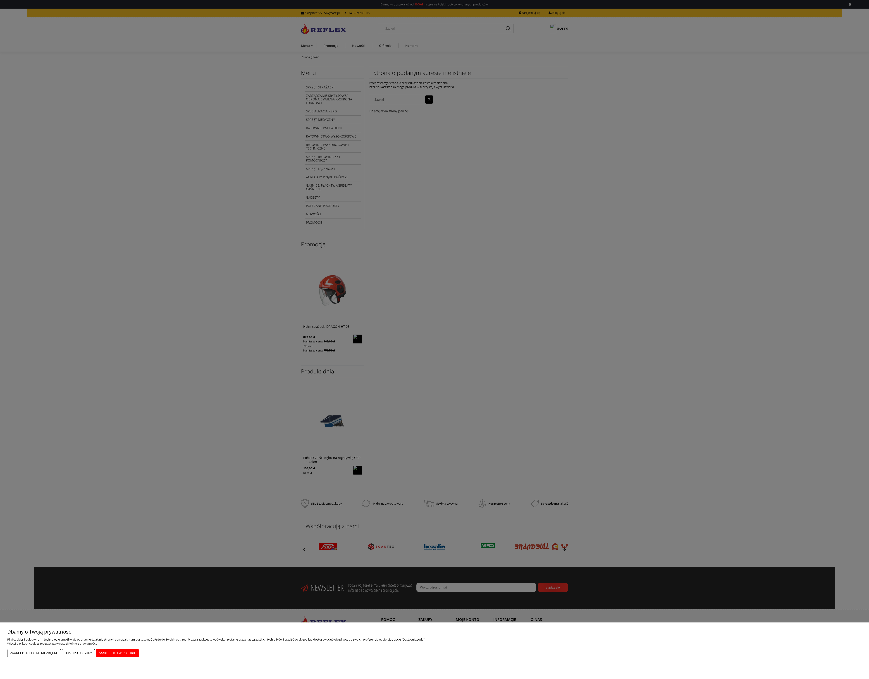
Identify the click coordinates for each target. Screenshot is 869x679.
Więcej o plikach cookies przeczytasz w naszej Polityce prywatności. (52, 643)
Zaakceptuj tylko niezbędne (34, 653)
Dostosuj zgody (78, 653)
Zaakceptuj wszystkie (117, 653)
